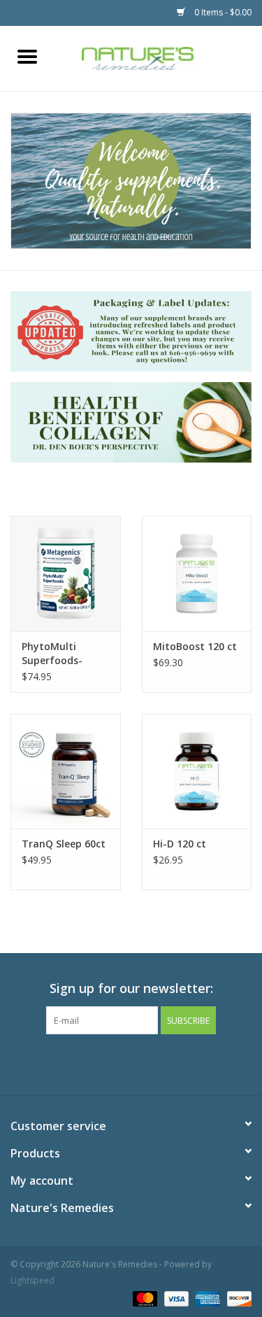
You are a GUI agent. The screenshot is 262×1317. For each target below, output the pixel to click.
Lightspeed (32, 1280)
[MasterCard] (143, 1298)
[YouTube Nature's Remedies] (156, 1063)
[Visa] (175, 1298)
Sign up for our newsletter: (131, 988)
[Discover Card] (237, 1298)
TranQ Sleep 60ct (63, 843)
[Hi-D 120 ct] (197, 771)
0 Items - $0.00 (222, 12)
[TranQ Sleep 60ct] (65, 771)
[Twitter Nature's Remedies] (106, 1063)
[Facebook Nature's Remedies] (81, 1063)
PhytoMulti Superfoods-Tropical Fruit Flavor (55, 654)
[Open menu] (27, 56)
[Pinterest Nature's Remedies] (131, 1063)
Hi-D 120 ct (179, 843)
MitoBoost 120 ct (195, 646)
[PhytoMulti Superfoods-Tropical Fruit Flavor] (65, 573)
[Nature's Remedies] (159, 57)
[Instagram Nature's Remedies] (181, 1063)
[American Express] (206, 1298)
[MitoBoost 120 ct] (197, 573)
